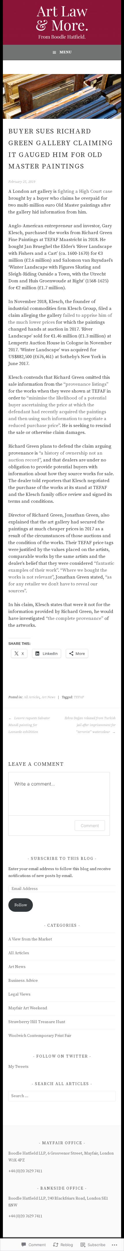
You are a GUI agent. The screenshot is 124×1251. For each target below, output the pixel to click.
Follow (20, 905)
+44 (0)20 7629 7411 (25, 1171)
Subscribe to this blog (62, 858)
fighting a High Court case (85, 191)
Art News (48, 697)
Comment (90, 825)
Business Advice (23, 980)
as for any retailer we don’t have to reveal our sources (60, 584)
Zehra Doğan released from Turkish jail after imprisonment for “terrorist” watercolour (90, 725)
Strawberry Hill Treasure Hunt (36, 1022)
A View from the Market (30, 939)
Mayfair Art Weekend (27, 1008)
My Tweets (18, 1066)
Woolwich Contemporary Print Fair (39, 1035)
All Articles (32, 697)
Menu (65, 52)
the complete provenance (74, 618)
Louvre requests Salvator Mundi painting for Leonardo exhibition (29, 725)
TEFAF (79, 697)
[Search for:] (62, 1096)
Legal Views (19, 994)
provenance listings (85, 384)
